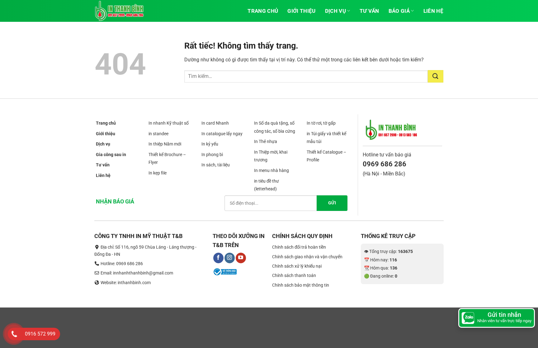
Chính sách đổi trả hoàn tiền (299, 247)
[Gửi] (435, 76)
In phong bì (212, 154)
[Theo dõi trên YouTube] (241, 258)
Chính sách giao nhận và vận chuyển (307, 256)
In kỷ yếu (209, 143)
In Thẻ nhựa (265, 141)
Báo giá (399, 11)
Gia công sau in (111, 154)
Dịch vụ (335, 11)
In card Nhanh (215, 123)
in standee (158, 133)
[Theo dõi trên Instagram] (229, 258)
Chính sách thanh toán (294, 275)
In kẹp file (158, 172)
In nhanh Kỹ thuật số (169, 123)
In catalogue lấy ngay (222, 133)
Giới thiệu (301, 11)
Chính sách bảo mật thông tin (300, 285)
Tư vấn (369, 11)
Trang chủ (263, 11)
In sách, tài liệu (215, 165)
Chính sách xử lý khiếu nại (297, 266)
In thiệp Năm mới (165, 143)
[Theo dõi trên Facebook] (218, 258)
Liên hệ (433, 11)
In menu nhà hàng (271, 170)
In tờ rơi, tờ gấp (321, 123)
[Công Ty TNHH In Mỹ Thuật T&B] (126, 11)
